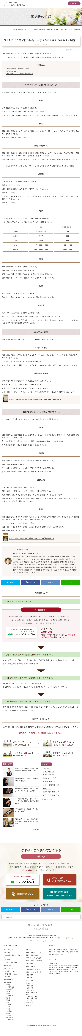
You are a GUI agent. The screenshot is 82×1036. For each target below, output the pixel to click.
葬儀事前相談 (9, 979)
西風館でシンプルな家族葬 (33, 958)
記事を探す (74, 3)
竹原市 (8, 1010)
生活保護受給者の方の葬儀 (33, 969)
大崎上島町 (9, 1019)
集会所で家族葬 (30, 966)
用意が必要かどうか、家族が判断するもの (19, 74)
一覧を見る (35, 830)
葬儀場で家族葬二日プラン (33, 955)
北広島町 (9, 1015)
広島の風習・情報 (32, 996)
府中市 (8, 999)
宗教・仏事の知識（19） (51, 795)
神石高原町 (9, 1017)
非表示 (43, 65)
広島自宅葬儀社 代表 (30, 553)
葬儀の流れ (8, 965)
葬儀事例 (7, 960)
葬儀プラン (29, 949)
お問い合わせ (29, 1003)
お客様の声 (29, 978)
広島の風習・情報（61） (51, 792)
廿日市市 (9, 1004)
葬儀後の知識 (30, 991)
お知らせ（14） (47, 799)
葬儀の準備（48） (49, 775)
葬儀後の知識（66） (50, 781)
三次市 (8, 1001)
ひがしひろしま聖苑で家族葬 (34, 961)
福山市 (8, 991)
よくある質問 (29, 980)
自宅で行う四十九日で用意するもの (17, 69)
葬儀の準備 (30, 987)
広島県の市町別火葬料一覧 (33, 972)
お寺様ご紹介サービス (32, 975)
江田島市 (9, 1012)
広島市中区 (11, 986)
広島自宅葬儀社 (32, 1025)
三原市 (8, 1008)
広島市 (8, 984)
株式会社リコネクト (51, 1025)
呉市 (7, 1002)
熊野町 (8, 1013)
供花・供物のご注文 (11, 974)
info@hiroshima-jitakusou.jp (64, 938)
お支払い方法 (9, 968)
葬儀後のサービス (10, 971)
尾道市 (8, 993)
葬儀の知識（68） (49, 771)
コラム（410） (47, 768)
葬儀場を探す (9, 982)
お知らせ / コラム (31, 983)
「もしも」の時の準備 (11, 962)
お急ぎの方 (8, 952)
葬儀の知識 (30, 985)
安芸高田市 (9, 995)
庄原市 (8, 997)
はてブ (50, 582)
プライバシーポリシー (35, 941)
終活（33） (47, 788)
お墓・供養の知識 (32, 992)
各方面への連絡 (11, 71)
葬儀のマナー (30, 989)
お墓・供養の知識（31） (51, 785)
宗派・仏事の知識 (32, 998)
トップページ (9, 949)
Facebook (31, 582)
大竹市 (8, 1006)
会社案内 (7, 977)
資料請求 (28, 1005)
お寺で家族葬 (29, 963)
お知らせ (29, 1000)
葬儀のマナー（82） (50, 778)
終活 (28, 994)
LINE (70, 582)
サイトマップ (49, 941)
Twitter (11, 582)
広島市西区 (11, 988)
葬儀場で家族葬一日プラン (33, 952)
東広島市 (9, 990)
